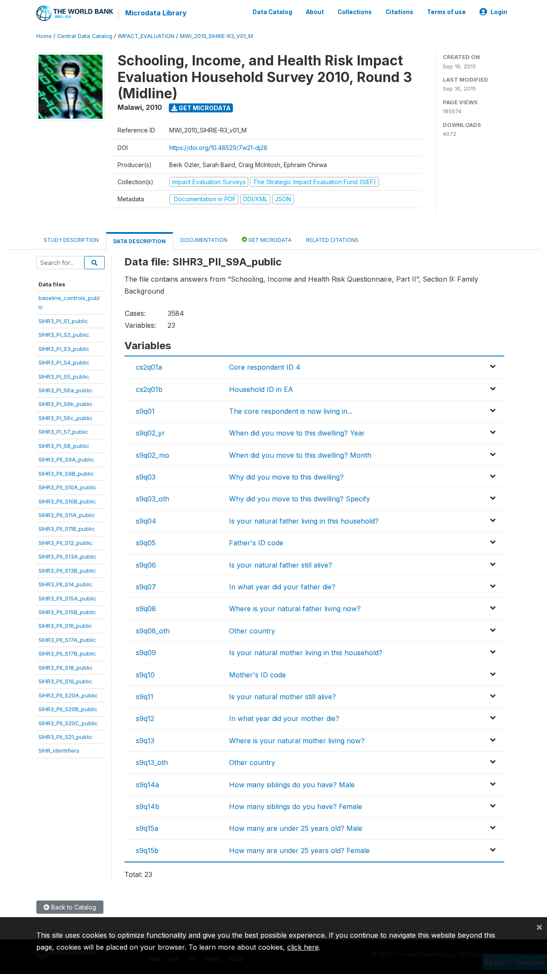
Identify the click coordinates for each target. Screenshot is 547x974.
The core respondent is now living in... (291, 411)
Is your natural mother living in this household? (305, 652)
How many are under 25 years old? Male (295, 828)
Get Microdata (204, 108)
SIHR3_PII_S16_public (65, 625)
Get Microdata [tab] (269, 240)
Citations (399, 12)
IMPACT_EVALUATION (146, 36)
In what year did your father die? (282, 587)
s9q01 (145, 411)
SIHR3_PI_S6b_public (65, 403)
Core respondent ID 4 (264, 367)
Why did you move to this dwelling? (286, 477)
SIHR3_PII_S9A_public (66, 459)
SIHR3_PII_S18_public (65, 667)
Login (499, 12)
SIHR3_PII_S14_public (65, 584)
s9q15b (147, 850)
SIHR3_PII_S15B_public (67, 612)
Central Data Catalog (84, 36)
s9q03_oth (152, 498)
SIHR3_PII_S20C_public (68, 723)
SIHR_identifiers (58, 750)
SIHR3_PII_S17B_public (67, 653)
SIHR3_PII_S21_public (65, 736)
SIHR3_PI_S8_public (63, 445)
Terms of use (446, 12)
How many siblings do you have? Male (292, 784)
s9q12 (145, 718)
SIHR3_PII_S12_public (65, 542)
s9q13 (145, 740)
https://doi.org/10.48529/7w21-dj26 (218, 147)
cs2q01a (149, 367)
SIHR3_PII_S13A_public (67, 556)
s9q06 (146, 565)
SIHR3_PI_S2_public (63, 334)
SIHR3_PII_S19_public (65, 681)
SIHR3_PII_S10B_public (67, 501)
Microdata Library (156, 13)
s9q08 (146, 608)
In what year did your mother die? (284, 718)
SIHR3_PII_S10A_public (67, 487)
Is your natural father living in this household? (304, 521)
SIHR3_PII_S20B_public (67, 709)
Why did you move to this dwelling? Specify (299, 498)
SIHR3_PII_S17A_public (67, 639)
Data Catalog (272, 12)
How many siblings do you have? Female (295, 806)
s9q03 (146, 477)
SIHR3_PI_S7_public (63, 431)
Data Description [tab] (139, 241)
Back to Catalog (73, 907)
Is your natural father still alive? (280, 565)
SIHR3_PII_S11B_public (66, 528)
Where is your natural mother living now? (297, 740)
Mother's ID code (257, 675)
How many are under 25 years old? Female (299, 850)
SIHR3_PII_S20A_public (68, 695)
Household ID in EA (261, 389)
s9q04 (146, 521)
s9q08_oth (153, 631)
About (315, 12)
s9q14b (147, 806)
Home (44, 36)
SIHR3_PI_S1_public (63, 321)
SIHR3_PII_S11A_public (66, 515)
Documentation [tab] (203, 240)
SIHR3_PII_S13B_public (67, 570)
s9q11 (144, 696)
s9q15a (147, 828)
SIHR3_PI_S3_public (63, 348)
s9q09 (146, 652)
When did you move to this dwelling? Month (300, 455)
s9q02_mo (152, 455)
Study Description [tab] (71, 240)
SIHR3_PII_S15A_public (67, 598)
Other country (252, 631)
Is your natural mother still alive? (282, 696)
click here (303, 947)
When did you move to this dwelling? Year (297, 433)
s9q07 (146, 587)
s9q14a (147, 784)
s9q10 (145, 675)
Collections (355, 12)
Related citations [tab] (332, 240)
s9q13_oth (152, 762)
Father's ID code (256, 542)
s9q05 (146, 542)
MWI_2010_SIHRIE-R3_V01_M (216, 36)
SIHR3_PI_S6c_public (65, 418)
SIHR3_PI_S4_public (63, 362)
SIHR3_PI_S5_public (63, 376)
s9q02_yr (150, 433)
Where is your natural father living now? (295, 608)
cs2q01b (149, 389)
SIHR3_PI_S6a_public (65, 390)
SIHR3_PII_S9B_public (66, 473)
